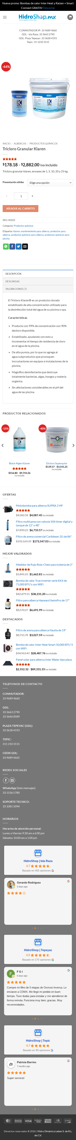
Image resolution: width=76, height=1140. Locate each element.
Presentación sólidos (13, 182)
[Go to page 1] (35, 928)
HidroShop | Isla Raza (38, 861)
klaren (16, 231)
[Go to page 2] (38, 928)
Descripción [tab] (13, 273)
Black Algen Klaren (19, 463)
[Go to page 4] (43, 928)
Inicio (6, 143)
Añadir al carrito (20, 208)
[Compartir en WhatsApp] (6, 247)
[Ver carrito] (70, 17)
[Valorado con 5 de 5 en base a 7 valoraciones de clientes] (38, 159)
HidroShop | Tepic (38, 1040)
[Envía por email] (25, 247)
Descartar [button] (49, 7)
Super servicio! (15, 1078)
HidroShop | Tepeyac (38, 950)
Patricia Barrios (26, 1062)
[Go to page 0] (32, 928)
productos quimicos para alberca (27, 234)
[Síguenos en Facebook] (6, 780)
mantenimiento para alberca (35, 231)
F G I (20, 971)
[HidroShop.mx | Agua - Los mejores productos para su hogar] (37, 17)
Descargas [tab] (12, 281)
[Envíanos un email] (12, 780)
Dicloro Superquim (56, 463)
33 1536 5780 (11, 792)
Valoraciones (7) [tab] (16, 288)
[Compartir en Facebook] (12, 247)
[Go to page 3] (40, 928)
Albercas (20, 143)
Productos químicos (43, 143)
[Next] (73, 452)
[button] (5, 17)
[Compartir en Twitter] (19, 247)
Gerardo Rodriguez (29, 882)
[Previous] (3, 452)
